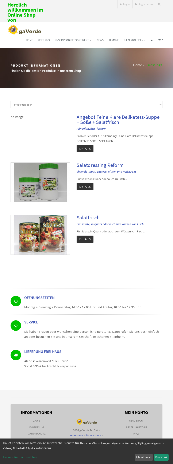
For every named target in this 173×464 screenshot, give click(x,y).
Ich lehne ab (143, 457)
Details (85, 149)
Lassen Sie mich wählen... (21, 457)
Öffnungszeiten (39, 297)
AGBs (36, 421)
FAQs (136, 433)
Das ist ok (161, 457)
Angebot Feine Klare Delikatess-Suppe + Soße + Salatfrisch (118, 119)
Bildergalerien (133, 40)
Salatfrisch (88, 217)
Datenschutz (36, 433)
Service (31, 322)
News (100, 40)
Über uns (44, 40)
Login (126, 4)
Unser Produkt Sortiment (72, 40)
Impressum (36, 427)
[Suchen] (159, 4)
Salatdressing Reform (100, 165)
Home (29, 40)
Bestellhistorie (136, 427)
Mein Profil (136, 421)
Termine (114, 40)
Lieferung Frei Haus (42, 351)
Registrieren (145, 4)
